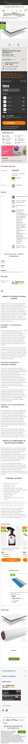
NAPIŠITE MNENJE (14, 659)
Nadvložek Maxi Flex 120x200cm (19, 592)
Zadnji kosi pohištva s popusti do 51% (15, 2)
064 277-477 (20, 7)
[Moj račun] (16, 11)
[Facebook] (3, 710)
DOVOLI (21, 732)
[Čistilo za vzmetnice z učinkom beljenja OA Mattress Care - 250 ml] (11, 536)
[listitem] (14, 98)
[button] (10, 45)
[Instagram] (6, 710)
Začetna (3, 17)
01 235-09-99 (10, 7)
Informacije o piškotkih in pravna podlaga (10, 735)
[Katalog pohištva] (8, 10)
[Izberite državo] (21, 11)
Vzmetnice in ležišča (10, 17)
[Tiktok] (10, 710)
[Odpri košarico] (25, 11)
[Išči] (23, 10)
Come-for (17, 17)
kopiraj (16, 90)
